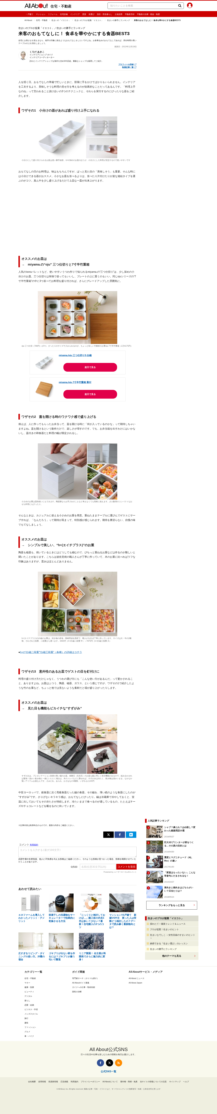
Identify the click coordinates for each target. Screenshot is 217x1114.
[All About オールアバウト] (36, 6)
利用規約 (74, 1082)
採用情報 (42, 1082)
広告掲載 (64, 1082)
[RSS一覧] (118, 1062)
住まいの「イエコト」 (61, 20)
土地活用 (118, 14)
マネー (27, 983)
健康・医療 (29, 987)
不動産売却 (129, 14)
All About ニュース (136, 978)
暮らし (27, 1000)
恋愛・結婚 (29, 1005)
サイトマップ (175, 1082)
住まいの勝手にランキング (118, 20)
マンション (40, 14)
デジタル (28, 996)
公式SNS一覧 (108, 1071)
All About (28, 20)
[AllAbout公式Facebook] (100, 1062)
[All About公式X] (109, 1062)
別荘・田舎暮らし (104, 14)
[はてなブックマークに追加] (131, 834)
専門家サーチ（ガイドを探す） (85, 978)
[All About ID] (190, 6)
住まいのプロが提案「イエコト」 (89, 20)
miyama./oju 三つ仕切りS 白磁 (75, 355)
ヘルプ (186, 1082)
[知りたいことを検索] (179, 6)
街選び (91, 14)
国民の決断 (77, 992)
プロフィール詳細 (126, 64)
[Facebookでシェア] (120, 834)
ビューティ (29, 992)
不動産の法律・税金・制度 (148, 14)
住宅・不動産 (61, 6)
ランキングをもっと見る (172, 905)
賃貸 (84, 14)
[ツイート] (108, 834)
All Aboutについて (110, 1082)
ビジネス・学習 (31, 1009)
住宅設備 (64, 14)
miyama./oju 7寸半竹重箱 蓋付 (75, 382)
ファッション (30, 1027)
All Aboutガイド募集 (80, 983)
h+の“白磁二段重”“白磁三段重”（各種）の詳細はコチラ (51, 652)
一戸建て (29, 14)
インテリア (75, 14)
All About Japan (135, 983)
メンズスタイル (31, 1014)
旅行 (26, 1018)
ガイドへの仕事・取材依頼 (83, 987)
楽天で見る (90, 367)
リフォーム (53, 14)
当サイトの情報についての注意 (153, 1082)
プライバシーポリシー (90, 1082)
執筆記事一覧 (128, 67)
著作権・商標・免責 (128, 1082)
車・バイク (29, 1036)
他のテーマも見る (171, 955)
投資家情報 (53, 1082)
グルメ (27, 1032)
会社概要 (32, 1082)
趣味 (26, 1023)
